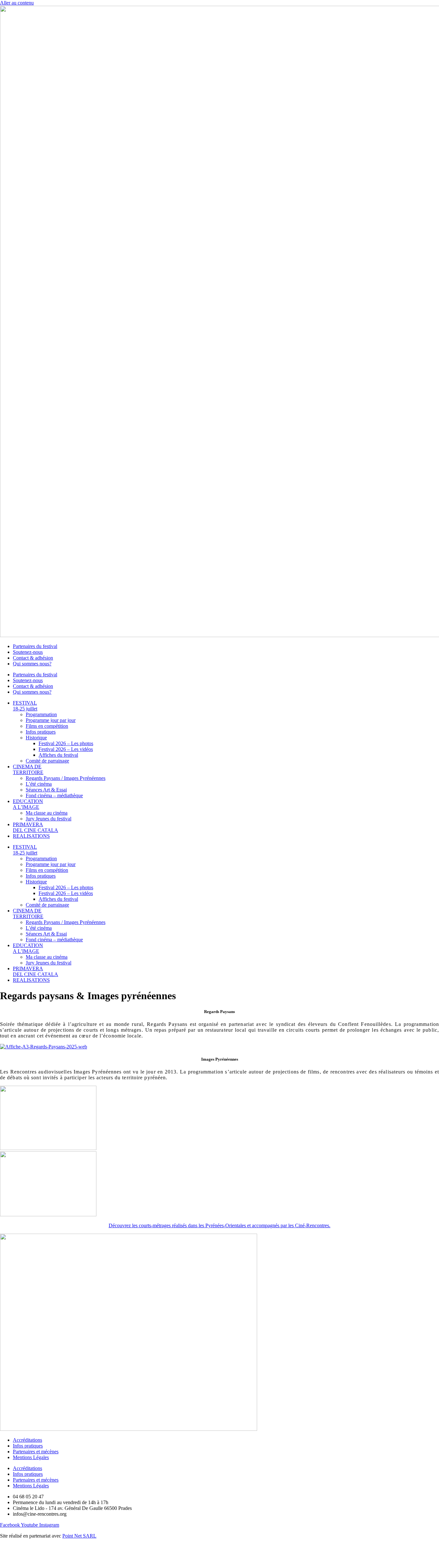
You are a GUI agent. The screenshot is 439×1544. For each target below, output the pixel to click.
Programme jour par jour (51, 720)
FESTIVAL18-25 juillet (25, 705)
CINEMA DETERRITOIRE (28, 769)
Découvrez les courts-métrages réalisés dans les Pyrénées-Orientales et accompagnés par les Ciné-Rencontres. (219, 1225)
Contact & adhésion (33, 658)
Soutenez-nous (28, 652)
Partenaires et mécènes (35, 1451)
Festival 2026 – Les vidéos (66, 749)
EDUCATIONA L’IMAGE (28, 804)
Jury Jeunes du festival (48, 818)
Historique (36, 737)
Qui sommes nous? (32, 663)
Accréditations (27, 1440)
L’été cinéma (39, 784)
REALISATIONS (31, 836)
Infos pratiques (41, 732)
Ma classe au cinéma (46, 813)
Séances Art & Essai (46, 789)
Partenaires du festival (35, 646)
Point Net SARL (79, 1536)
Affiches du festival (58, 755)
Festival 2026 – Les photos (66, 743)
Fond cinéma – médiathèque (54, 795)
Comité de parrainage (47, 760)
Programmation (41, 714)
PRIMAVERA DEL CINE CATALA (35, 827)
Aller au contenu (17, 2)
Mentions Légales (31, 1457)
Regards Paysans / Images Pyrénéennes (65, 778)
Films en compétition (47, 726)
